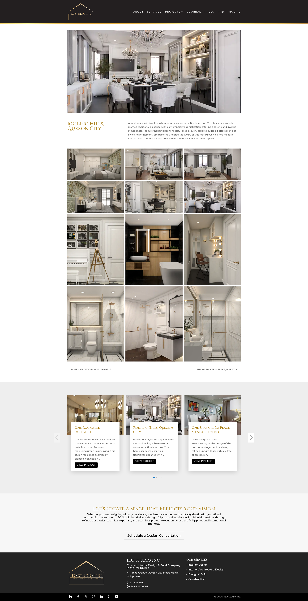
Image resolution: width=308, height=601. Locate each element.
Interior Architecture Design (206, 569)
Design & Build (197, 574)
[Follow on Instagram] (93, 596)
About (138, 11)
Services (154, 11)
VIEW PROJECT (86, 464)
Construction (196, 579)
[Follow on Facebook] (78, 596)
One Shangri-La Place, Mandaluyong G (211, 429)
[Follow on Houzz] (70, 596)
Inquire (234, 11)
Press (209, 11)
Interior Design (198, 564)
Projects (172, 11)
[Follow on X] (86, 596)
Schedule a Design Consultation (154, 536)
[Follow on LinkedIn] (101, 596)
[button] (154, 477)
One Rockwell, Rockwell (87, 429)
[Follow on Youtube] (117, 596)
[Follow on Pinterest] (109, 596)
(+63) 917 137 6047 (137, 586)
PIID (221, 11)
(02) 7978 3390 (135, 582)
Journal (194, 11)
